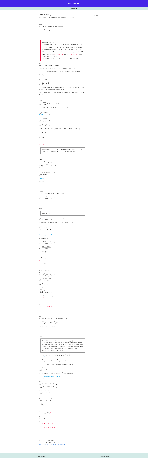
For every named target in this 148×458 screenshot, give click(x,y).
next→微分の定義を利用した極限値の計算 (49, 444)
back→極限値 (63, 444)
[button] (108, 15)
